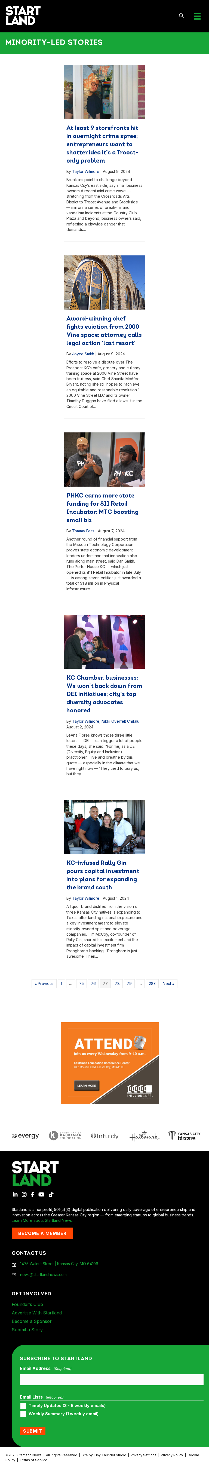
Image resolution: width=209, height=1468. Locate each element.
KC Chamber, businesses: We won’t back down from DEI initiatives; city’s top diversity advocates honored (104, 694)
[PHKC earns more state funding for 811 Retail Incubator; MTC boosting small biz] (104, 459)
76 (93, 983)
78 (117, 983)
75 (81, 983)
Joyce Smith (83, 354)
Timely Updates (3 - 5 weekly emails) (67, 1405)
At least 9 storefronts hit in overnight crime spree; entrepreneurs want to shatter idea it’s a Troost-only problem (102, 144)
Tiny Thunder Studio (110, 1455)
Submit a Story (27, 1329)
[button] (182, 16)
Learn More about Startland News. (42, 1220)
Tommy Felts (83, 531)
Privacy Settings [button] (143, 1455)
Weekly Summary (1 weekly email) (64, 1413)
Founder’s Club (27, 1304)
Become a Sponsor (32, 1321)
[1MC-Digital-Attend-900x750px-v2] (110, 1025)
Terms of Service (33, 1460)
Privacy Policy (172, 1455)
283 (152, 983)
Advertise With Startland (37, 1313)
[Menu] (197, 16)
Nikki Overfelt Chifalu (120, 721)
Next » (168, 983)
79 (129, 983)
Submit (32, 1431)
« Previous (44, 983)
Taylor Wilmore (85, 171)
